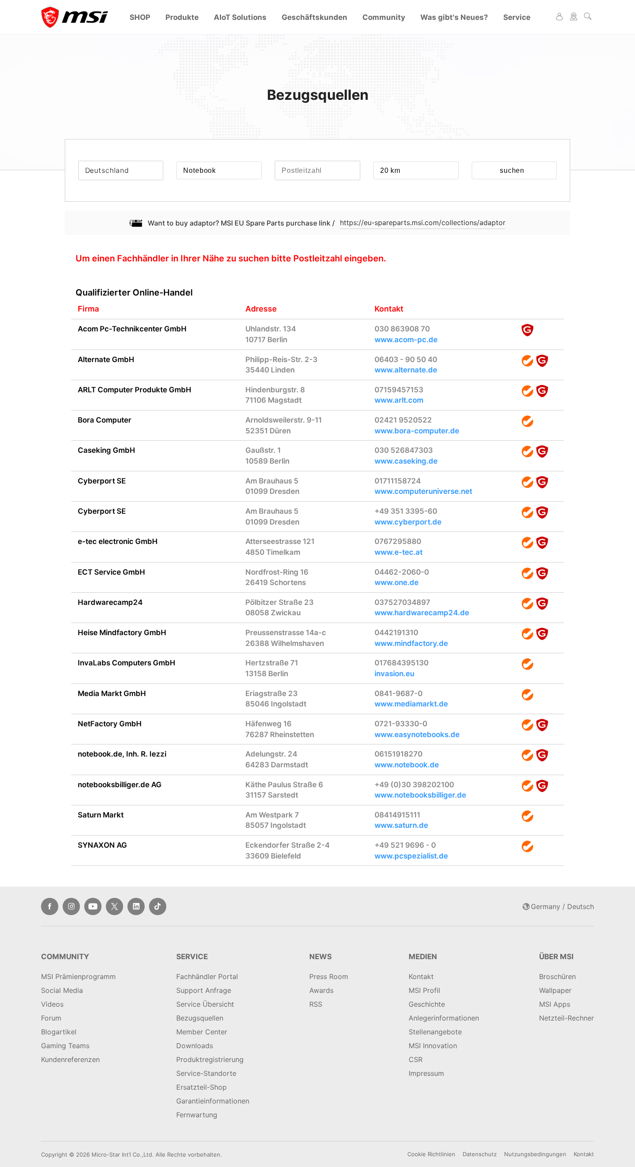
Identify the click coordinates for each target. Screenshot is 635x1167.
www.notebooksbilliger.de (420, 795)
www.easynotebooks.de (417, 734)
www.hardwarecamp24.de (422, 612)
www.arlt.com (399, 400)
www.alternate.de (406, 370)
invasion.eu (394, 673)
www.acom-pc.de (406, 339)
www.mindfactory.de (411, 643)
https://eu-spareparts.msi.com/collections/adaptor (422, 222)
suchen (512, 170)
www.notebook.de (407, 764)
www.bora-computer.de (417, 430)
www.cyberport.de (408, 522)
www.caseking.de (406, 461)
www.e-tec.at (398, 552)
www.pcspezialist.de (411, 856)
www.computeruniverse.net (423, 491)
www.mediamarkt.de (411, 704)
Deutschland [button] (107, 170)
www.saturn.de (401, 825)
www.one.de (397, 582)
